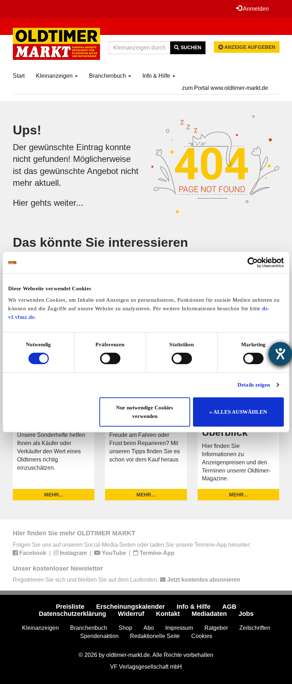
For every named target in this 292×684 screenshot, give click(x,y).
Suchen (190, 47)
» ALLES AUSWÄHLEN (238, 412)
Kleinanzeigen (55, 76)
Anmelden (255, 9)
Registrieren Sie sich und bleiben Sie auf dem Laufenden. (126, 580)
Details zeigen (254, 385)
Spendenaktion (99, 636)
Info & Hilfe (157, 76)
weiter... (68, 203)
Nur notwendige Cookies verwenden (144, 412)
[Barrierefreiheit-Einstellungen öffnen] (280, 354)
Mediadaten (209, 613)
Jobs (246, 613)
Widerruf (131, 613)
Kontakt (168, 613)
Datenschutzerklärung (72, 613)
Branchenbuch (108, 76)
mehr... (53, 494)
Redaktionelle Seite (155, 636)
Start (19, 76)
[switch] (110, 358)
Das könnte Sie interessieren (100, 242)
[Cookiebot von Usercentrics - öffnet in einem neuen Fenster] (252, 262)
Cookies (201, 636)
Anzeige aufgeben (249, 47)
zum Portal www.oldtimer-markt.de (225, 88)
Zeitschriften (254, 628)
